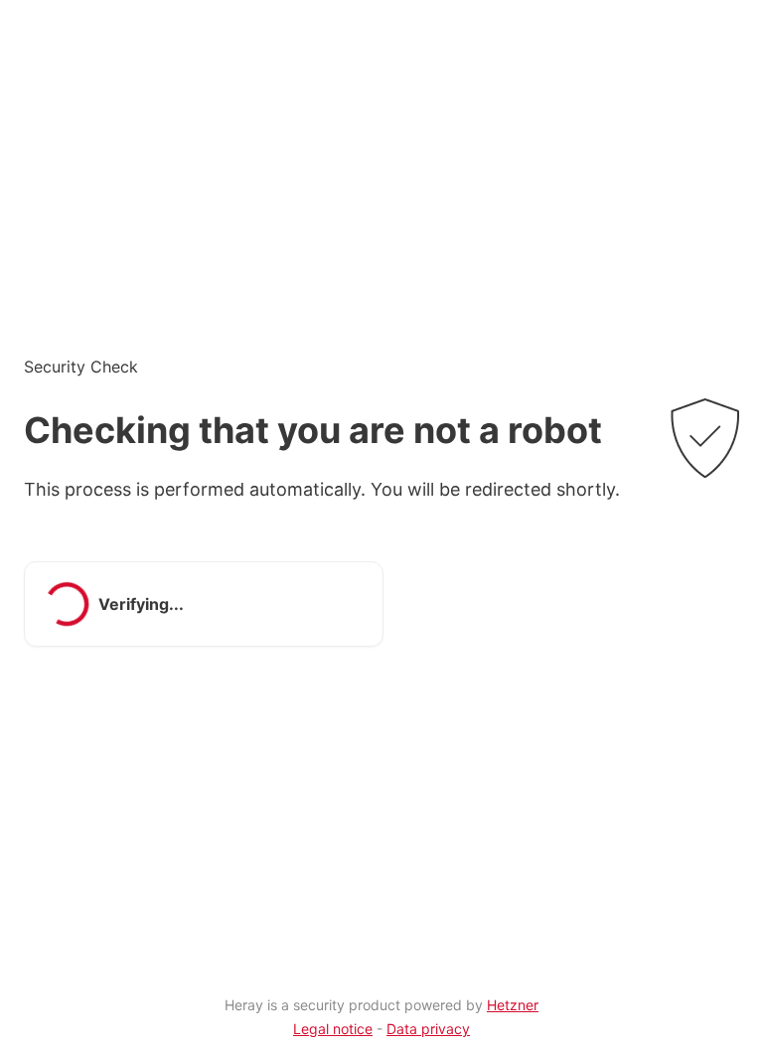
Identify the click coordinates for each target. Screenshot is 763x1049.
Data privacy (428, 1028)
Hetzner (512, 1004)
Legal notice (333, 1028)
